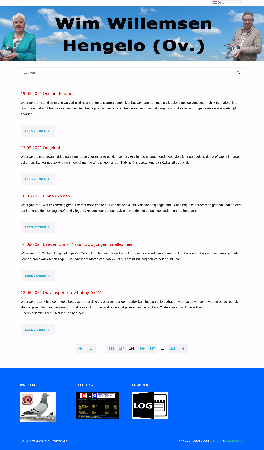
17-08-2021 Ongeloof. (41, 147)
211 (172, 348)
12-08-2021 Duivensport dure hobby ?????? (61, 292)
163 (111, 348)
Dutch (221, 2)
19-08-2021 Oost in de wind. (47, 93)
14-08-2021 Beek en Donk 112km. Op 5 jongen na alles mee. (77, 244)
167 (152, 348)
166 (142, 348)
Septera (215, 440)
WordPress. (235, 440)
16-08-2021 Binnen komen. (46, 196)
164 (121, 348)
